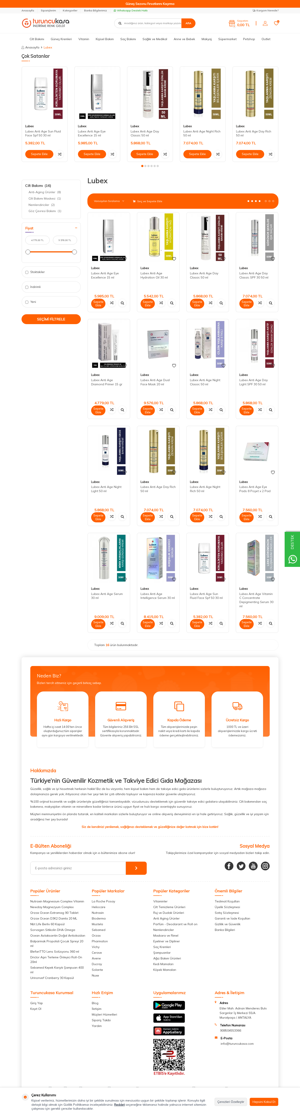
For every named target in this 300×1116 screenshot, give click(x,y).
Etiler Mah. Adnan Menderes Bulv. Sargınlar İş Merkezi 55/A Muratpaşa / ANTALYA (243, 1013)
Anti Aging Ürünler (166, 918)
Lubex (29, 126)
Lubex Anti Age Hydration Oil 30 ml (154, 275)
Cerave (97, 953)
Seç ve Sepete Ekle (149, 201)
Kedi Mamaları (163, 964)
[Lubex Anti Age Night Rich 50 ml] (202, 94)
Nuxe (95, 975)
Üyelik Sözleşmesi (227, 907)
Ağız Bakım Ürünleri (167, 958)
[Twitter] (241, 866)
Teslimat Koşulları (227, 901)
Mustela (97, 924)
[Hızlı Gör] (122, 303)
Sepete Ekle (39, 154)
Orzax (96, 935)
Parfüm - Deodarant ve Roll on (175, 924)
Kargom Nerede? (267, 10)
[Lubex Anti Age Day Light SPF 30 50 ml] (257, 344)
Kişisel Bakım (105, 39)
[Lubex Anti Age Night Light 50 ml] (109, 451)
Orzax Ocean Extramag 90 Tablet (54, 913)
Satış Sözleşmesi (227, 913)
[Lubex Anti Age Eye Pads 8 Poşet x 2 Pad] (257, 451)
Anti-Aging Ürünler (45, 192)
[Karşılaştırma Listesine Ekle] (60, 154)
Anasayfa (28, 10)
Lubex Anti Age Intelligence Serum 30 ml (158, 596)
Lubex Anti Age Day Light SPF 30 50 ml (253, 382)
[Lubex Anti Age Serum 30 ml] (109, 558)
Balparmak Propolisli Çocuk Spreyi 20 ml (56, 943)
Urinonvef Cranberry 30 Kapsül (52, 978)
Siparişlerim (48, 10)
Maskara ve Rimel (165, 935)
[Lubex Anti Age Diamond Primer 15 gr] (109, 344)
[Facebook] (229, 866)
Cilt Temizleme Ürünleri (169, 907)
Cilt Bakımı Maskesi (45, 198)
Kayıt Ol (35, 1009)
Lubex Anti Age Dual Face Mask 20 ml (155, 382)
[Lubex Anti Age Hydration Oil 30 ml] (158, 237)
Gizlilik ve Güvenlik (227, 924)
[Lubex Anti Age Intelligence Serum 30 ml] (158, 558)
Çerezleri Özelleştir (230, 1102)
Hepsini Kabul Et (264, 1102)
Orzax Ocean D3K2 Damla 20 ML (53, 918)
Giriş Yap (36, 1003)
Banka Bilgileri (225, 930)
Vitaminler (160, 901)
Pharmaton (100, 941)
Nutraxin (98, 913)
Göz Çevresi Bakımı (45, 211)
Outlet (266, 39)
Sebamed (98, 930)
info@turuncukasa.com (237, 1044)
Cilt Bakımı (37, 39)
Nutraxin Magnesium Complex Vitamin (57, 901)
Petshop (249, 39)
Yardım (97, 1026)
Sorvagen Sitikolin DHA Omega (52, 930)
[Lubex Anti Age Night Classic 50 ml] (208, 344)
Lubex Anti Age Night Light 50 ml (106, 489)
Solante (97, 970)
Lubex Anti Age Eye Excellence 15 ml (92, 133)
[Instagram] (265, 866)
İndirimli (35, 287)
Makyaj (207, 39)
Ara (188, 23)
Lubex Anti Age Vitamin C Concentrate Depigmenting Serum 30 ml (256, 600)
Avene (96, 958)
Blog (95, 1003)
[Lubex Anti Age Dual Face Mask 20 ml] (158, 344)
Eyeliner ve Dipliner (166, 941)
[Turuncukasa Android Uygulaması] (169, 1009)
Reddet (119, 1105)
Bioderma (99, 918)
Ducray (97, 964)
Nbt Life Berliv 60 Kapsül (47, 924)
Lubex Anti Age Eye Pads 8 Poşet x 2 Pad (255, 489)
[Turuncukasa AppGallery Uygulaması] (169, 1034)
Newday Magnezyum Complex (52, 907)
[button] (142, 166)
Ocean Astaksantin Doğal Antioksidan (57, 935)
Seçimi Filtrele (51, 319)
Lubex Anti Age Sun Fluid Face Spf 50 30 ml (43, 133)
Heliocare (98, 907)
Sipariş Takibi (101, 1020)
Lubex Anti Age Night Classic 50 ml (205, 382)
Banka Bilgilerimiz (95, 10)
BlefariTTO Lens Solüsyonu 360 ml (54, 952)
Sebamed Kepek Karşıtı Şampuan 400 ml (57, 970)
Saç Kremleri (162, 947)
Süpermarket (227, 39)
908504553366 (230, 1030)
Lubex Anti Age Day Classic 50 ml (145, 133)
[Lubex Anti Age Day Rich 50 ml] (255, 94)
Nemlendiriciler (42, 205)
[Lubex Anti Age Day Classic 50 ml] (150, 94)
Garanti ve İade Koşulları (232, 918)
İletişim (96, 1009)
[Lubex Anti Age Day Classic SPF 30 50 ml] (257, 237)
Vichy (95, 947)
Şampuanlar (162, 953)
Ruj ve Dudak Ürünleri (168, 913)
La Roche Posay (103, 901)
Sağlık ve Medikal (155, 39)
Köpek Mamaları (164, 970)
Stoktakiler (37, 272)
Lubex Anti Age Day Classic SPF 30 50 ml (253, 275)
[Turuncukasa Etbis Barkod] (169, 1075)
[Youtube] (253, 866)
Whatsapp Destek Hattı (132, 10)
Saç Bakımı (128, 39)
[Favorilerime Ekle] (125, 259)
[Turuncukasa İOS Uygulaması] (169, 1022)
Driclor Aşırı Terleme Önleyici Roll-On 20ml (56, 959)
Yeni (33, 302)
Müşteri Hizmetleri (104, 1014)
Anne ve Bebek (184, 39)
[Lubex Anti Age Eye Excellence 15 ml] (97, 94)
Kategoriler (70, 10)
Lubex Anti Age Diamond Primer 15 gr (106, 382)
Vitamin (83, 39)
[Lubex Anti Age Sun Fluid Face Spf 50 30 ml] (44, 94)
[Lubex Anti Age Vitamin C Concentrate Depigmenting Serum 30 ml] (257, 558)
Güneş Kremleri (61, 39)
